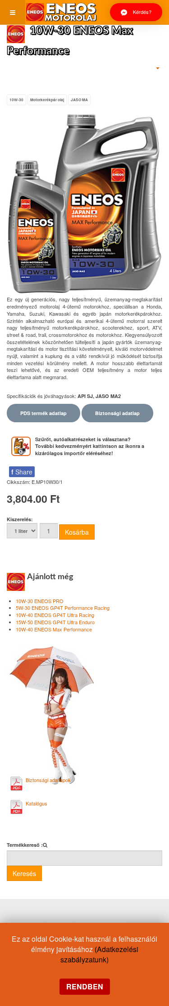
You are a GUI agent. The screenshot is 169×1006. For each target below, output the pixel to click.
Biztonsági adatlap (117, 413)
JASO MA (79, 100)
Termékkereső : (25, 844)
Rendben (84, 986)
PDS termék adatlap (43, 413)
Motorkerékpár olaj (47, 100)
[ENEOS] (61, 12)
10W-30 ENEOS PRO (40, 600)
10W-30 (16, 100)
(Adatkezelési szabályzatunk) (99, 954)
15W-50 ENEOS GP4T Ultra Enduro (55, 622)
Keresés (24, 873)
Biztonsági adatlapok (48, 779)
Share (21, 471)
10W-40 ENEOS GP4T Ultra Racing (55, 614)
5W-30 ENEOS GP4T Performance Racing (63, 607)
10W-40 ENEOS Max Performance (54, 629)
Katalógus (36, 803)
